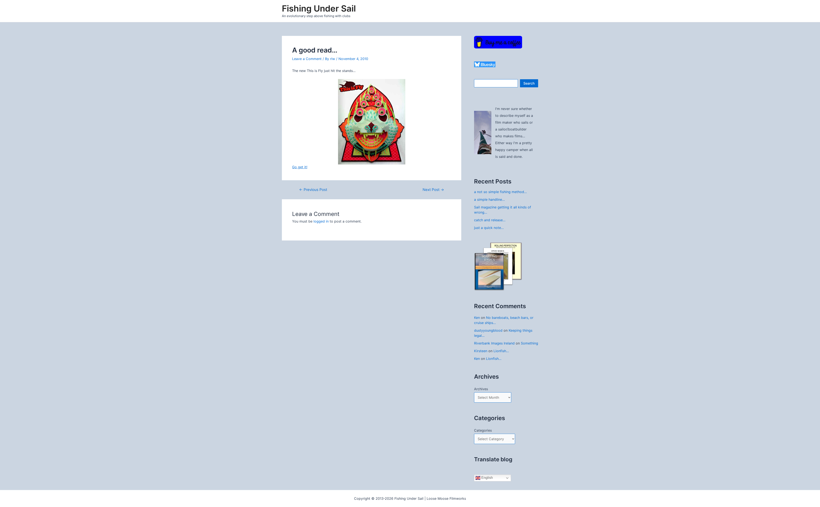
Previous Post (313, 189)
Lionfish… (501, 351)
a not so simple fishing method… (500, 192)
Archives (481, 389)
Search (529, 83)
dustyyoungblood (488, 330)
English (486, 477)
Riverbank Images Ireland (494, 343)
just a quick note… (489, 228)
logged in (321, 221)
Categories (483, 430)
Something (529, 343)
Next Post (433, 189)
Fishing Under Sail (319, 8)
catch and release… (489, 220)
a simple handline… (489, 199)
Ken (477, 317)
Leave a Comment (307, 59)
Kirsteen (480, 351)
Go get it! (299, 167)
